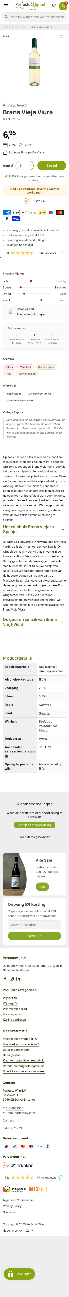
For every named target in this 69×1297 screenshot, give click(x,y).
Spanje (11, 105)
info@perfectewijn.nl (21, 1113)
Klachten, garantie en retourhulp (23, 1060)
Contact (8, 1120)
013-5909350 (14, 1108)
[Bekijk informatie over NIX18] (38, 1189)
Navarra (22, 105)
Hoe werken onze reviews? (21, 1044)
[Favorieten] (54, 6)
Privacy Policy (12, 1206)
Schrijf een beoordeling (35, 825)
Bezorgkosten (12, 1055)
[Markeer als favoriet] (61, 36)
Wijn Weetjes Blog (15, 1009)
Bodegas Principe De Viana (26, 152)
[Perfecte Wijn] (30, 6)
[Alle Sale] (34, 874)
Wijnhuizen (10, 998)
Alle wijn (20, 27)
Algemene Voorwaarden (18, 1200)
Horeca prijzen (12, 1014)
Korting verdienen (14, 1019)
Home (6, 27)
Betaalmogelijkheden (16, 1049)
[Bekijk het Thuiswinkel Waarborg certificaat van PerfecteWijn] (14, 1189)
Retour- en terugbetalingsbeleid (23, 1066)
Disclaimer (10, 1212)
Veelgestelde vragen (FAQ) (21, 1039)
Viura (28, 145)
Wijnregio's (10, 1003)
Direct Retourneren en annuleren (24, 1071)
